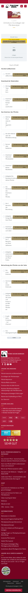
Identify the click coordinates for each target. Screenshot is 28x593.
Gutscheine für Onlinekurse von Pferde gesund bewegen (12, 489)
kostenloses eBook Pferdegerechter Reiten (13, 549)
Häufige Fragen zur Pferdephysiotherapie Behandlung (13, 534)
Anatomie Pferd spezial (8, 538)
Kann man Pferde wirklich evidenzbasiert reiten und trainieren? (13, 465)
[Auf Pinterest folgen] (8, 364)
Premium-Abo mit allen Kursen (10, 385)
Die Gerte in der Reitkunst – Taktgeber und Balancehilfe (13, 473)
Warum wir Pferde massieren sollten (12, 469)
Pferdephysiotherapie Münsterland (11, 522)
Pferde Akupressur (6, 379)
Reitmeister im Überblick (8, 516)
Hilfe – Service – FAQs (7, 507)
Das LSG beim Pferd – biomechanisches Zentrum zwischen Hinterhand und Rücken (13, 460)
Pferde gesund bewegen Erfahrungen (12, 393)
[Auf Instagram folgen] (5, 364)
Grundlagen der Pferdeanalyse (10, 376)
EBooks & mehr (5, 504)
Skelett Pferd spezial (7, 541)
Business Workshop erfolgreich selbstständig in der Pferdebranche (11, 389)
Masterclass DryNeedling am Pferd (11, 396)
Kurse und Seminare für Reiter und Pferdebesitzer (11, 494)
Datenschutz (10, 583)
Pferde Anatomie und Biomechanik (11, 373)
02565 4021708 (13, 362)
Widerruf (18, 583)
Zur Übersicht (5, 399)
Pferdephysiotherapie (7, 525)
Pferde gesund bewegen (12, 586)
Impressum (16, 581)
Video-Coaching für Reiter (8, 498)
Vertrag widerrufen (13, 590)
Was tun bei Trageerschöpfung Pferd (12, 519)
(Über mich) (13, 358)
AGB (22, 581)
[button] (2, 6)
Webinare (4, 501)
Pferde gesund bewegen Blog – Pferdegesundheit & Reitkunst (10, 545)
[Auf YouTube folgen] (10, 364)
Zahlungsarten (7, 581)
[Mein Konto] (21, 6)
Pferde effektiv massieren (8, 382)
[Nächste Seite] (20, 337)
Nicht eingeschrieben (14, 39)
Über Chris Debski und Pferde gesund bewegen (12, 529)
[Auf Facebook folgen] (2, 364)
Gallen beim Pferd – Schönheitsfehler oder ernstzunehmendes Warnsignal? (13, 478)
